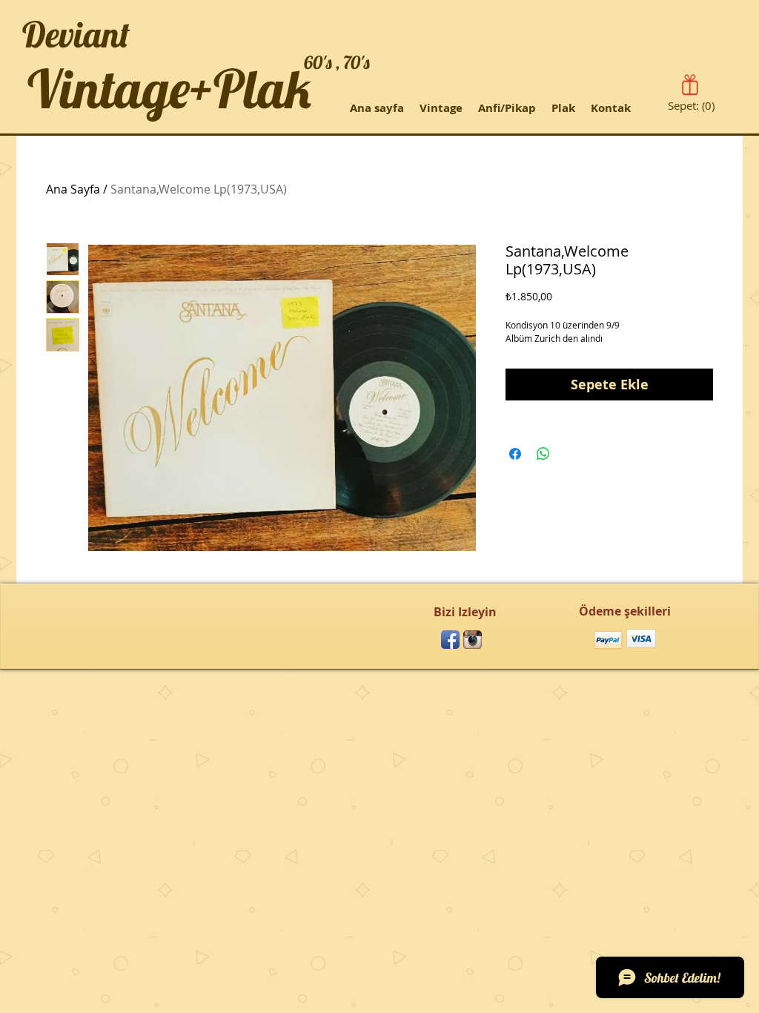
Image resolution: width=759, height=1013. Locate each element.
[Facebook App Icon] (450, 639)
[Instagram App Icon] (472, 639)
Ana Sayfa (73, 189)
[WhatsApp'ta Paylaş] (543, 454)
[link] (692, 106)
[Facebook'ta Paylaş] (515, 454)
